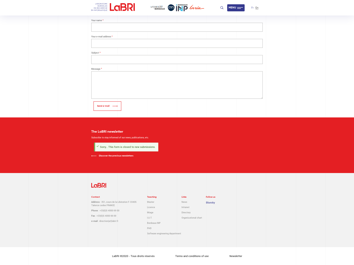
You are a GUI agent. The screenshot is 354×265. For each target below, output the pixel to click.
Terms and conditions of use (192, 256)
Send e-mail (103, 106)
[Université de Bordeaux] (157, 7)
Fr (252, 8)
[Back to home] (122, 7)
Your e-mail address (101, 36)
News (184, 202)
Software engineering (158, 233)
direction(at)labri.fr (108, 221)
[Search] (221, 7)
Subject (95, 52)
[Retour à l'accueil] (99, 7)
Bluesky (210, 202)
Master (150, 202)
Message (95, 69)
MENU (232, 7)
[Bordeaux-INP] (182, 7)
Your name (96, 20)
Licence (151, 207)
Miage (150, 212)
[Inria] (197, 7)
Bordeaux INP (154, 223)
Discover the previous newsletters (116, 156)
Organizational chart (192, 217)
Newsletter (235, 256)
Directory (186, 212)
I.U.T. (149, 217)
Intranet (185, 207)
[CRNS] (171, 7)
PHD (149, 228)
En (257, 8)
